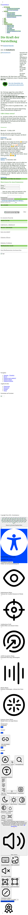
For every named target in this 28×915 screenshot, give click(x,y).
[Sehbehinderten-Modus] (1, 595)
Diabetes (6, 11)
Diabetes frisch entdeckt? (10, 378)
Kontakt (6, 389)
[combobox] (14, 522)
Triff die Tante (10, 27)
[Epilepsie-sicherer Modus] (1, 722)
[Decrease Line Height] (2, 753)
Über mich (9, 28)
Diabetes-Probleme (11, 17)
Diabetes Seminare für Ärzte (14, 31)
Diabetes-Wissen (11, 14)
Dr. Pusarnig (7, 7)
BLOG (5, 376)
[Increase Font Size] (2, 727)
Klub (5, 20)
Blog (5, 21)
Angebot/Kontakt (8, 24)
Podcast (6, 22)
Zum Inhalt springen (6, 899)
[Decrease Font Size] (2, 733)
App (5, 18)
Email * (3, 187)
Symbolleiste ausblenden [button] (7, 562)
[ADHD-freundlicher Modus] (1, 659)
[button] (1, 528)
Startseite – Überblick (9, 375)
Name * (3, 185)
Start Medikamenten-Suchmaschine (11, 250)
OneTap (10, 559)
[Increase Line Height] (2, 747)
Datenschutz (7, 386)
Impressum (6, 387)
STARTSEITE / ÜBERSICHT (8, 225)
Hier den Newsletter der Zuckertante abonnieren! (16, 84)
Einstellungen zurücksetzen (7, 901)
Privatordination (11, 30)
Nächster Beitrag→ (18, 200)
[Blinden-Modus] (1, 690)
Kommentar (4, 197)
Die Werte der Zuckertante (13, 8)
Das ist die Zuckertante (12, 10)
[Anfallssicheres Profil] (1, 627)
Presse (8, 32)
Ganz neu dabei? (11, 13)
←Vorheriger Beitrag (7, 200)
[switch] (1, 595)
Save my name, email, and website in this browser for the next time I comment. (14, 192)
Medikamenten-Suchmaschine (14, 15)
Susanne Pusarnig (8, 45)
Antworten (4, 137)
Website (3, 188)
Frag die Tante (10, 25)
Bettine (3, 160)
